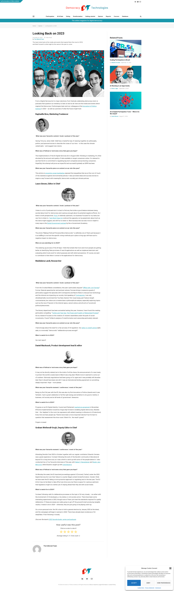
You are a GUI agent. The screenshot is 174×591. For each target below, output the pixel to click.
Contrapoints (80, 295)
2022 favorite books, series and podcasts (62, 519)
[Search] (140, 16)
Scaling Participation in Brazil (120, 60)
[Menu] (33, 16)
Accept (134, 583)
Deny (148, 583)
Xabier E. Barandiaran (82, 462)
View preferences (163, 583)
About (91, 584)
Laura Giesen (114, 116)
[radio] (61, 532)
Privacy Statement (149, 587)
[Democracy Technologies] (87, 8)
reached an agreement (82, 407)
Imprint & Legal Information (101, 584)
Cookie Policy (141, 587)
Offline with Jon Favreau (91, 288)
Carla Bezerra (67, 465)
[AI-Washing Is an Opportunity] (125, 74)
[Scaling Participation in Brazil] (125, 49)
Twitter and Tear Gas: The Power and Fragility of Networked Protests (75, 313)
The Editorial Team (39, 39)
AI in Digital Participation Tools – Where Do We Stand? (124, 113)
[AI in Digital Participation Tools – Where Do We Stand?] (125, 100)
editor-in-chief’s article (89, 328)
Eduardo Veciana (115, 62)
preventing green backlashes (55, 173)
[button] (170, 568)
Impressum (158, 587)
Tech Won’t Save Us (55, 218)
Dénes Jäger (114, 88)
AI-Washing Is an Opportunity (120, 86)
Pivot (55, 215)
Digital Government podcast (56, 223)
